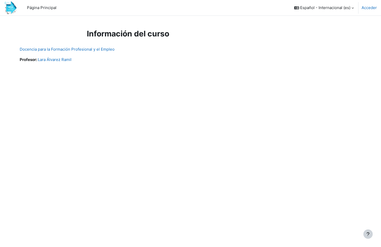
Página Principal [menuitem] (42, 7)
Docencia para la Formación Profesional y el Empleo (67, 49)
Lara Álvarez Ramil (55, 59)
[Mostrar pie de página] (368, 234)
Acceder (369, 7)
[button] (324, 8)
